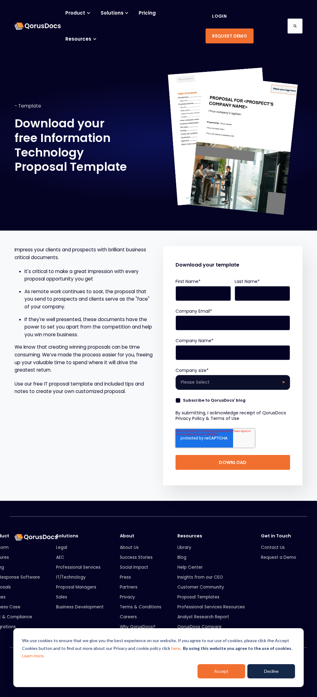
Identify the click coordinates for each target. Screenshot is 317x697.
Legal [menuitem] (61, 547)
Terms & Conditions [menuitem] (140, 607)
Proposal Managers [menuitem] (76, 587)
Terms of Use (225, 418)
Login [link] (219, 16)
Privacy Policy (190, 418)
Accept (221, 671)
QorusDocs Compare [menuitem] (199, 627)
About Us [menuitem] (129, 547)
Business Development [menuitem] (80, 607)
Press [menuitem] (125, 577)
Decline (271, 671)
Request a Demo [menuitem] (278, 557)
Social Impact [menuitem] (134, 567)
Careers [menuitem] (128, 617)
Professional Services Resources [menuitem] (211, 607)
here (175, 648)
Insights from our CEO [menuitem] (200, 577)
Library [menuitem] (184, 547)
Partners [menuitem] (128, 587)
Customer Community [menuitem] (200, 587)
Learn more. (33, 655)
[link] (38, 26)
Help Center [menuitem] (190, 567)
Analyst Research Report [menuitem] (203, 617)
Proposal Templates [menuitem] (198, 597)
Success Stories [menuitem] (136, 557)
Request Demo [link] (229, 36)
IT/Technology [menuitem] (71, 577)
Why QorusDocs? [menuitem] (137, 627)
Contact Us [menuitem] (273, 547)
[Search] (295, 26)
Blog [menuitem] (181, 557)
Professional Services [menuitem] (78, 567)
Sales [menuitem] (61, 597)
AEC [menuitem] (60, 557)
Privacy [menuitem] (127, 597)
